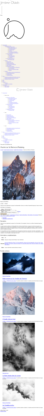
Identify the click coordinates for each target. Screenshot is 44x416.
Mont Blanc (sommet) (13, 47)
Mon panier (7, 86)
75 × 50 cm (23, 243)
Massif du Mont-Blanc (11, 46)
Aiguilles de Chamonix (13, 51)
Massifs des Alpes (8, 45)
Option (2, 211)
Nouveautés (9, 61)
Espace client (5, 84)
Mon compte (7, 85)
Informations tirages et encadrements (13, 72)
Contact (4, 81)
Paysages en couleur (10, 66)
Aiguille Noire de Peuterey (13, 52)
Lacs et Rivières (11, 68)
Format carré (9, 74)
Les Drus (10, 50)
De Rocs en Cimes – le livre (9, 134)
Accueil (1, 149)
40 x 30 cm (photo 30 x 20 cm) (10, 242)
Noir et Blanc (9, 65)
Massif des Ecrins (10, 53)
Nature (10, 70)
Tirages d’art (5, 44)
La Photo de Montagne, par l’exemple (11, 78)
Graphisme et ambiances (11, 64)
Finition (2, 209)
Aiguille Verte (11, 49)
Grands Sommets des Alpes (8, 149)
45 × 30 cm (14, 243)
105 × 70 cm (31, 243)
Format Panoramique (10, 73)
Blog (3, 80)
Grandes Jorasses (12, 48)
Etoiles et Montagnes (10, 63)
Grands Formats (10, 75)
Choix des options (13, 280)
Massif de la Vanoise (10, 58)
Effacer (19, 211)
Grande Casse (11, 59)
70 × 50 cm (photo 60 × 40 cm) (21, 242)
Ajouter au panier (3, 213)
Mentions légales (3, 411)
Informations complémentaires (8, 218)
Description (4, 217)
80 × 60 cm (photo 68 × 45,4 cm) (32, 242)
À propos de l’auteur (8, 83)
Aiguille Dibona (12, 56)
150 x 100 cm (7, 244)
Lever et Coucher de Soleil (13, 69)
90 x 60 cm (27, 243)
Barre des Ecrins (12, 55)
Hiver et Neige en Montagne (14, 67)
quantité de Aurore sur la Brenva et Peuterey (7, 212)
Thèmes (6, 60)
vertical (13, 215)
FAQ (3, 79)
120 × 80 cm (36, 243)
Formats (6, 71)
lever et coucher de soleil (7, 215)
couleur (1, 215)
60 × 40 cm (18, 243)
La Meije (10, 54)
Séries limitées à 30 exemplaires (33, 214)
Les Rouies (10, 57)
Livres (3, 76)
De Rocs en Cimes (10, 62)
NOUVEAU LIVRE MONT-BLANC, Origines (12, 77)
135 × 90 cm (41, 243)
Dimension (2, 210)
